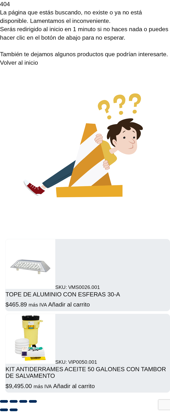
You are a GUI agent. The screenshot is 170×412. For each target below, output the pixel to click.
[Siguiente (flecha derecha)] (14, 410)
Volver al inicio (19, 62)
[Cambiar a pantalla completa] (14, 401)
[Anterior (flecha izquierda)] (4, 410)
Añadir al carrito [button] (69, 304)
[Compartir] (23, 401)
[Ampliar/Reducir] (4, 401)
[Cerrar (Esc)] (33, 401)
